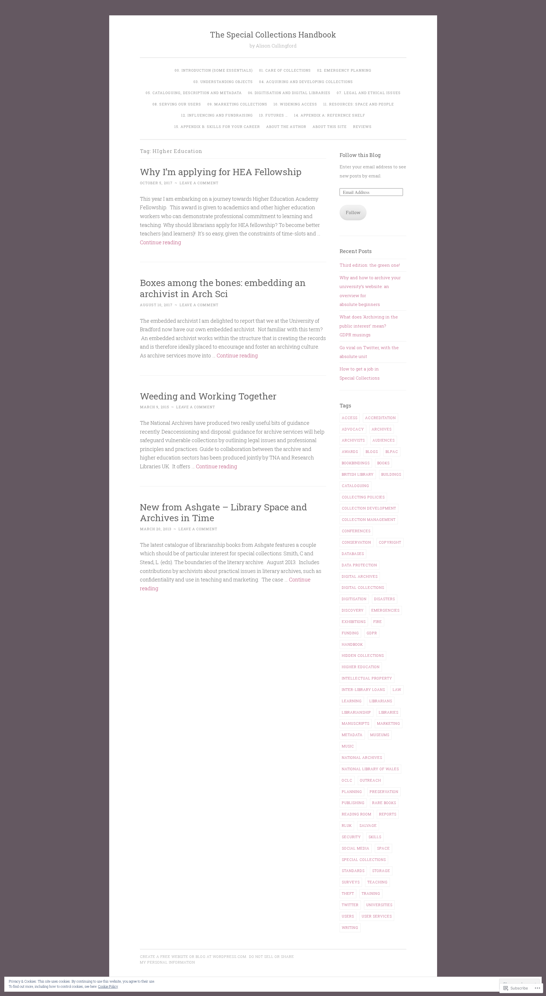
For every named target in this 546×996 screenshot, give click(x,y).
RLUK (347, 825)
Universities (379, 904)
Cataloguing (355, 485)
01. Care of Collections (285, 70)
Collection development (369, 508)
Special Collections (364, 859)
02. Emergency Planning (344, 70)
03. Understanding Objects (223, 81)
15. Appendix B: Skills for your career (217, 126)
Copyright (390, 542)
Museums (379, 734)
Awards (350, 451)
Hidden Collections (363, 655)
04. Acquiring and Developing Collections (306, 81)
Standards (353, 870)
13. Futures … (273, 115)
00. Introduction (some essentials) (214, 70)
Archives (382, 429)
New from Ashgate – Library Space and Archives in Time (223, 512)
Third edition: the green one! (370, 265)
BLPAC (392, 451)
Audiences (384, 440)
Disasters (384, 599)
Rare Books (384, 802)
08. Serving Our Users (176, 104)
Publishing (353, 802)
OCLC (347, 780)
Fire (377, 621)
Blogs (372, 451)
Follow (353, 212)
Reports (387, 814)
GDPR (372, 633)
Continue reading (160, 242)
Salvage (368, 825)
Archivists (353, 440)
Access (349, 417)
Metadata (352, 734)
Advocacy (353, 429)
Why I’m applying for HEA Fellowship (220, 171)
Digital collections (363, 587)
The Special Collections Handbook (273, 35)
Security (351, 837)
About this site (330, 126)
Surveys (351, 882)
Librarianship (356, 712)
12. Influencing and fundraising (217, 115)
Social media (355, 848)
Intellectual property (367, 678)
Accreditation (380, 417)
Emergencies (385, 610)
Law (397, 689)
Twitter (350, 904)
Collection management (369, 519)
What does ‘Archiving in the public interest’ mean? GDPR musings (369, 325)
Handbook (352, 644)
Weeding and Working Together (208, 396)
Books (383, 463)
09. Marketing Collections (237, 104)
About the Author (286, 126)
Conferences (356, 531)
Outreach (370, 780)
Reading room (356, 814)
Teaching (377, 882)
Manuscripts (355, 723)
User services (377, 916)
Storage (381, 870)
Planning (352, 791)
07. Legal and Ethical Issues (369, 92)
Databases (353, 553)
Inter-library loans (363, 689)
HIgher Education (361, 666)
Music (348, 746)
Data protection (359, 565)
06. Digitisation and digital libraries (289, 92)
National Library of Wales (370, 769)
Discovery (353, 610)
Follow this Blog (360, 155)
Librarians (380, 701)
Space (383, 848)
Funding (350, 633)
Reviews (362, 126)
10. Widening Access (295, 104)
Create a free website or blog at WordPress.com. (193, 956)
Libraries (388, 712)
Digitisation (354, 599)
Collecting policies (363, 497)
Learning (352, 701)
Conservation (356, 542)
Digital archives (360, 576)
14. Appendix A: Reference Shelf (329, 115)
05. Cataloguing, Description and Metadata (194, 92)
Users (348, 916)
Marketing (388, 723)
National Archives (362, 757)
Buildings (391, 474)
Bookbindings (356, 463)
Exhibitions (354, 621)
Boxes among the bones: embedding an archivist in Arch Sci (223, 288)
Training (371, 893)
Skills (375, 837)
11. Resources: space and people (358, 104)
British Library (358, 474)
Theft (348, 893)
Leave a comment (198, 183)
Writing (350, 927)
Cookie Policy (108, 986)
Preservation (384, 791)
